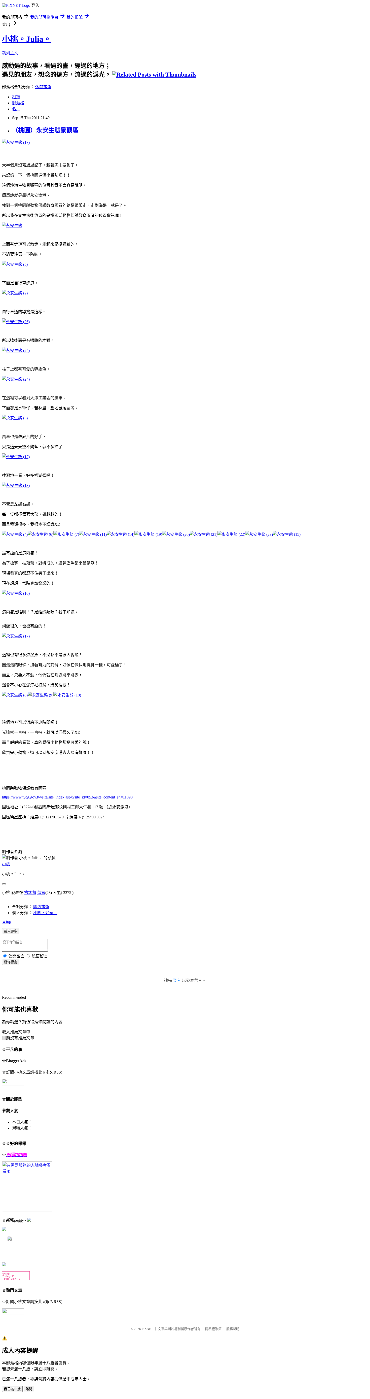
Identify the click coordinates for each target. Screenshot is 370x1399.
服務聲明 (232, 1329)
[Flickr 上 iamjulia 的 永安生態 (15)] (287, 534)
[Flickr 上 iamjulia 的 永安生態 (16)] (16, 593)
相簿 (16, 97)
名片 (16, 109)
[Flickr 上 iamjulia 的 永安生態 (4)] (15, 534)
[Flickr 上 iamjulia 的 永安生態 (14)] (120, 534)
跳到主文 (10, 53)
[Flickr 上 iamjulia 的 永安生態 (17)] (16, 636)
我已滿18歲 (12, 1389)
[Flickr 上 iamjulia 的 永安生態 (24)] (16, 379)
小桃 (6, 864)
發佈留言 (10, 962)
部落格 (18, 103)
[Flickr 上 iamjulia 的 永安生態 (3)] (15, 418)
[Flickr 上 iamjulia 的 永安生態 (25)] (16, 350)
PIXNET (147, 1329)
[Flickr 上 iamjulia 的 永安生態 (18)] (16, 142)
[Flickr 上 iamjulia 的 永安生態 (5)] (15, 264)
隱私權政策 (213, 1329)
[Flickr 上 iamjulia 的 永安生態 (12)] (16, 457)
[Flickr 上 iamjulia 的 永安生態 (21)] (203, 534)
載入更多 (10, 931)
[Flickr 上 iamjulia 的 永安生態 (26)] (16, 322)
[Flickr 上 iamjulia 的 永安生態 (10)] (67, 695)
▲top (6, 921)
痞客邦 (30, 892)
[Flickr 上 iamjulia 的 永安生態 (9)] (40, 695)
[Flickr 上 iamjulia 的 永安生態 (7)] (66, 534)
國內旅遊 (41, 907)
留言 (41, 892)
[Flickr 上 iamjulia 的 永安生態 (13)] (16, 485)
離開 (29, 1389)
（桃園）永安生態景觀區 (45, 130)
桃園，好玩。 (45, 913)
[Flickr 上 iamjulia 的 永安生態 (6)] (40, 534)
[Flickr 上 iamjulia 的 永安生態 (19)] (148, 534)
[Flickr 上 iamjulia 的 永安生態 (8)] (15, 695)
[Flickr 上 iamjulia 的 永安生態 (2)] (15, 293)
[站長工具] (16, 1279)
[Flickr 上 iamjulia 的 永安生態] (12, 225)
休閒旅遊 (43, 87)
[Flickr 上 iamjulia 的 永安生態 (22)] (231, 534)
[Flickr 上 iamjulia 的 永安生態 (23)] (259, 534)
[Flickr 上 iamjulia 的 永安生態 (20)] (176, 534)
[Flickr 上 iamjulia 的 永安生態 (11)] (93, 534)
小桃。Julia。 (26, 39)
